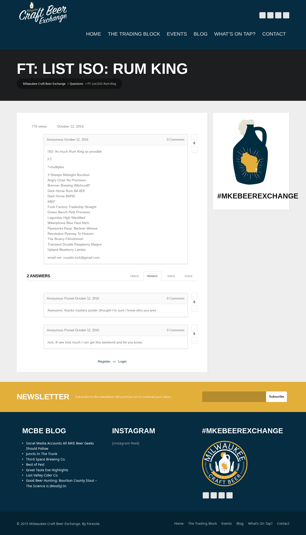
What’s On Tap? (235, 34)
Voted (171, 276)
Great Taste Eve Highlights (47, 470)
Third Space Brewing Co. (46, 459)
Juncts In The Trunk (41, 453)
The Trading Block (134, 34)
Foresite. (93, 523)
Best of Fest (35, 464)
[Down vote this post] (194, 149)
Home (93, 34)
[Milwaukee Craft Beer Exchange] (43, 13)
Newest (152, 276)
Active (188, 276)
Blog (201, 34)
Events (177, 34)
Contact (274, 34)
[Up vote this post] (194, 137)
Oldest (134, 276)
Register (104, 361)
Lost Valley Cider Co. (42, 475)
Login (122, 361)
